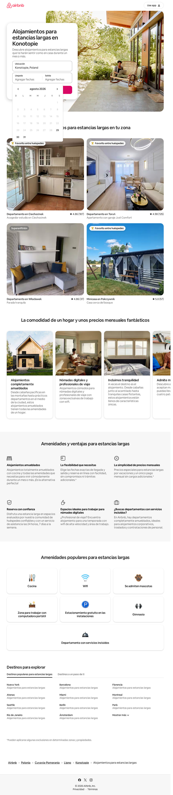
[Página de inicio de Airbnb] (15, 5)
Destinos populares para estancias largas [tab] (29, 674)
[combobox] (42, 68)
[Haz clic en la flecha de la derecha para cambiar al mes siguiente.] (57, 89)
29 (57, 130)
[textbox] (27, 79)
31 (24, 137)
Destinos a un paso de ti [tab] (71, 674)
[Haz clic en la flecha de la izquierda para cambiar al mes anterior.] (18, 89)
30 (17, 137)
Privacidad (78, 789)
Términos (93, 789)
